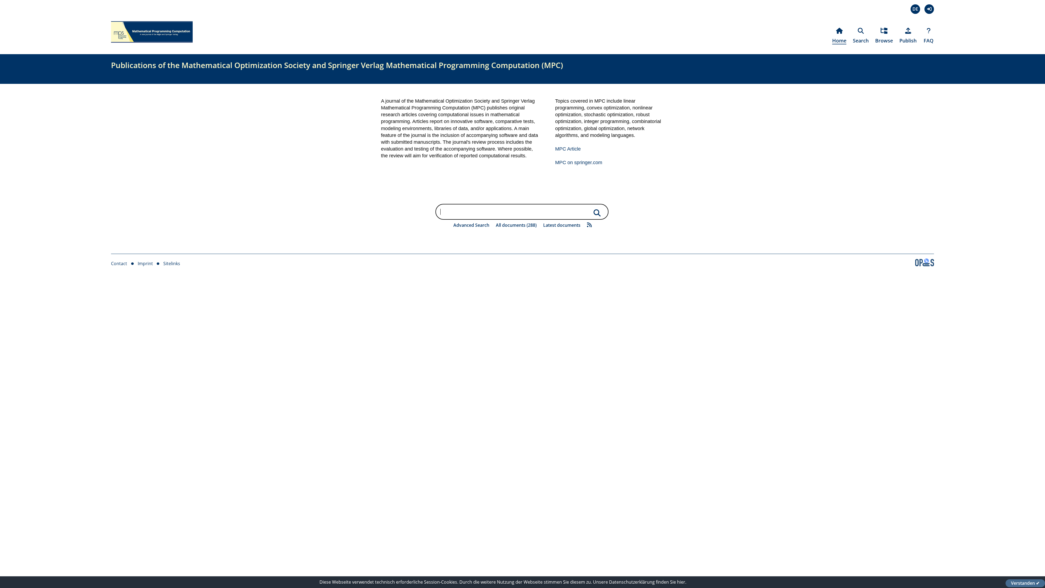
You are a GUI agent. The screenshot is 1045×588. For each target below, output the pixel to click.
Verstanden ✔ (1025, 583)
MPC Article (568, 149)
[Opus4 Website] (924, 265)
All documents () (516, 225)
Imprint (145, 264)
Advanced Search (471, 225)
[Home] (152, 46)
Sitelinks (171, 264)
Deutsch (915, 9)
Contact (119, 264)
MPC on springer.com (578, 162)
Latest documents (561, 225)
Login (929, 9)
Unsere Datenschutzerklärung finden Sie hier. (639, 582)
